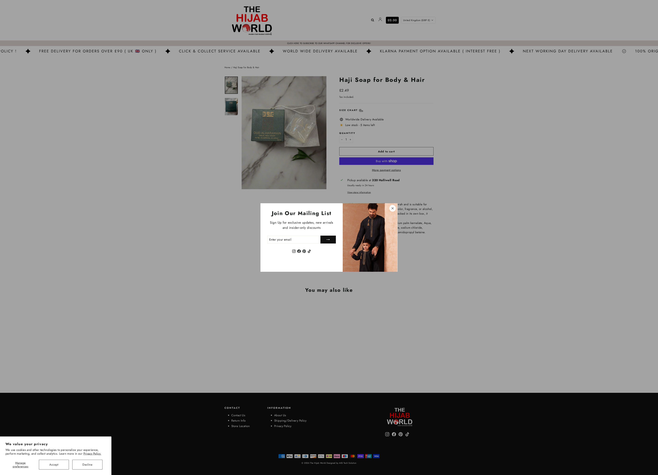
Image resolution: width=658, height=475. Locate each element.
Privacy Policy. (92, 454)
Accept (53, 464)
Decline (87, 464)
